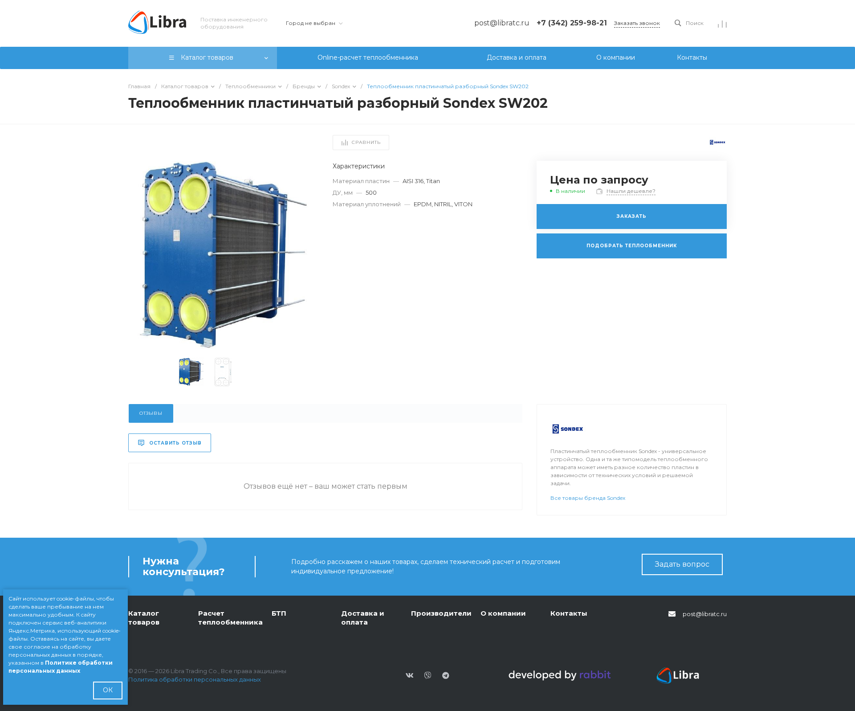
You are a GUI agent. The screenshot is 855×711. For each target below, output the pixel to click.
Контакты (568, 613)
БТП (279, 613)
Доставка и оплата (362, 617)
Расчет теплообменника (230, 617)
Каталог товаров (143, 617)
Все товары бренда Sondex (587, 497)
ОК (108, 690)
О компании (503, 613)
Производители (441, 613)
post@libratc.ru (705, 613)
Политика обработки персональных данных (194, 679)
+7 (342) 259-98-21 (572, 23)
